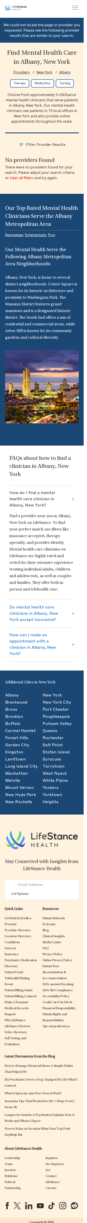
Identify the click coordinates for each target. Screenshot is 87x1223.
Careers (51, 1188)
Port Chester (56, 710)
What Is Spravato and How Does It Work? (33, 1093)
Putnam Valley (57, 724)
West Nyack (55, 774)
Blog (45, 930)
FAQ (45, 948)
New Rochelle (18, 802)
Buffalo (12, 724)
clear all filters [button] (21, 177)
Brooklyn (14, 717)
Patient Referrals (53, 918)
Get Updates (20, 894)
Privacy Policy (52, 954)
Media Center (51, 942)
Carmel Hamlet (20, 731)
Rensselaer (14, 234)
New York (44, 72)
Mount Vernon (19, 788)
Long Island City (21, 767)
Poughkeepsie (56, 717)
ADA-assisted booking (58, 984)
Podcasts (49, 924)
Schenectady (35, 234)
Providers (21, 72)
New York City (57, 703)
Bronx (11, 710)
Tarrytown (53, 767)
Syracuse (52, 759)
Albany (64, 72)
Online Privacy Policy (57, 960)
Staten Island (56, 752)
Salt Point (53, 745)
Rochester (53, 738)
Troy (51, 234)
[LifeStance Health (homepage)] (15, 8)
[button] (17, 930)
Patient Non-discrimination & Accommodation (54, 972)
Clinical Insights (53, 936)
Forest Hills (16, 738)
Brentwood (16, 703)
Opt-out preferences (56, 1026)
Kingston (14, 752)
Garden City (17, 745)
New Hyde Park (20, 795)
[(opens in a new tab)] (7, 1205)
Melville (12, 781)
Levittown (15, 759)
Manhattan (16, 774)
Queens (50, 731)
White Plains (55, 781)
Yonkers (51, 788)
